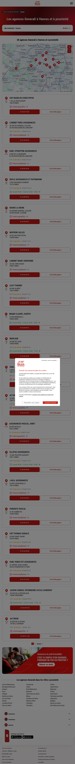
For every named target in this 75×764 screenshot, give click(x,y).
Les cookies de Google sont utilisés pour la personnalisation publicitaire (37, 381)
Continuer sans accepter (49, 360)
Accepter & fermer (50, 402)
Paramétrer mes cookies (31, 402)
